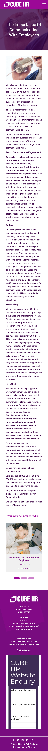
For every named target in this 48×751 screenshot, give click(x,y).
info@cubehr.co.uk (24, 609)
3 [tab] (31, 578)
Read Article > (24, 568)
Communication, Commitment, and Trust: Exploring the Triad (22, 167)
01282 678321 (24, 612)
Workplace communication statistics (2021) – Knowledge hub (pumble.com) (22, 418)
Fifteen (31, 747)
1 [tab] (17, 578)
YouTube (25, 501)
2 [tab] (24, 578)
